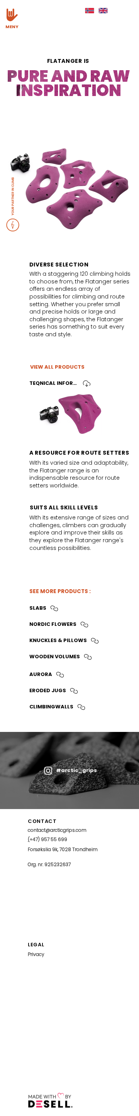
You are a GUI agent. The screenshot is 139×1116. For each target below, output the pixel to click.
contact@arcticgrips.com (57, 830)
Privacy (36, 954)
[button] (12, 14)
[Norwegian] (89, 10)
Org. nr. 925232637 (49, 864)
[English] (103, 10)
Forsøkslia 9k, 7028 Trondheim (63, 849)
